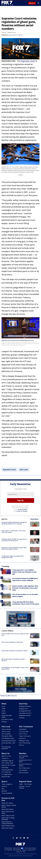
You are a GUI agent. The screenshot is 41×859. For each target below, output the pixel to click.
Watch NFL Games (7, 803)
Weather (22, 753)
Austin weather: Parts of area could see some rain (15, 634)
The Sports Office (7, 736)
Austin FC (4, 786)
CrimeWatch (23, 729)
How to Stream (6, 729)
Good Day (23, 703)
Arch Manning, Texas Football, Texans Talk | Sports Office (15, 668)
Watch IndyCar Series (8, 815)
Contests (22, 718)
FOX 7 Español (6, 734)
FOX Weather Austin (8, 738)
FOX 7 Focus (23, 734)
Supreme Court (12, 32)
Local (3, 706)
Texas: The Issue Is (25, 736)
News (4, 703)
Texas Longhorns (7, 784)
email (27, 837)
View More (34, 519)
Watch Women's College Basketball (7, 822)
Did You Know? (23, 772)
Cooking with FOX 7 (25, 711)
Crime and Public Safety (7, 716)
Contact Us (5, 758)
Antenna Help (6, 776)
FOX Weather (23, 770)
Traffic (4, 708)
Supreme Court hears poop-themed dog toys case (18, 340)
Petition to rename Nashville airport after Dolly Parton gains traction (14, 548)
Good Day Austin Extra (9, 740)
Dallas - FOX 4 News (25, 784)
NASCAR (4, 791)
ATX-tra (21, 745)
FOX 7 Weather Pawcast (23, 757)
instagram (20, 837)
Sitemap (4, 722)
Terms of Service (21, 511)
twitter (16, 837)
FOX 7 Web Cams (24, 768)
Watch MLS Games (7, 828)
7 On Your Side (23, 731)
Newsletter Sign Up (7, 761)
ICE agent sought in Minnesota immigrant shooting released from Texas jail (14, 523)
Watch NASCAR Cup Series (8, 812)
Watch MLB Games (8, 809)
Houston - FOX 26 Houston (24, 787)
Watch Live (32, 3)
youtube (24, 837)
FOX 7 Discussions (24, 743)
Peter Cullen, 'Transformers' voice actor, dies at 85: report (14, 531)
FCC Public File (6, 772)
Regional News (25, 781)
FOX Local (6, 726)
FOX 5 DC (4, 32)
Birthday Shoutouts (25, 706)
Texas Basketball (7, 793)
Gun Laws (24, 469)
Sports (4, 781)
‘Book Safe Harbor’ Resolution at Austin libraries (13, 659)
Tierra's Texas (6, 731)
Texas (3, 711)
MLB (3, 789)
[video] (34, 635)
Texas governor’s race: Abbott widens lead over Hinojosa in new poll (24, 572)
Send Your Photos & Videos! (25, 765)
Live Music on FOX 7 (25, 713)
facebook (13, 837)
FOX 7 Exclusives (26, 726)
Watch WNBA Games (8, 826)
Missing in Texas (24, 740)
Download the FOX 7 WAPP (25, 761)
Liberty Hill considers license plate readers (15, 650)
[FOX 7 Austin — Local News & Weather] (7, 3)
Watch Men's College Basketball (8, 818)
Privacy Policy (22, 509)
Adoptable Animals (25, 715)
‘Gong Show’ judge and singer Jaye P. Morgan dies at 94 (13, 556)
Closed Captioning (7, 770)
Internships (5, 767)
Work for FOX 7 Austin (8, 765)
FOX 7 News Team (7, 763)
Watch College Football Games (9, 806)
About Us (5, 753)
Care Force (22, 738)
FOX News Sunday (7, 719)
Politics (4, 713)
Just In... (5, 519)
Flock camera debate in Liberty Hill (12, 642)
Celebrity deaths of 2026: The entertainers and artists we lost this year (14, 539)
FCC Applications (7, 774)
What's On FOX (6, 756)
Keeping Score (23, 708)
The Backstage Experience (6, 747)
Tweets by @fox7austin (8, 696)
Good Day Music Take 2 (8, 743)
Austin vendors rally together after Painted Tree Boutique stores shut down (25, 588)
